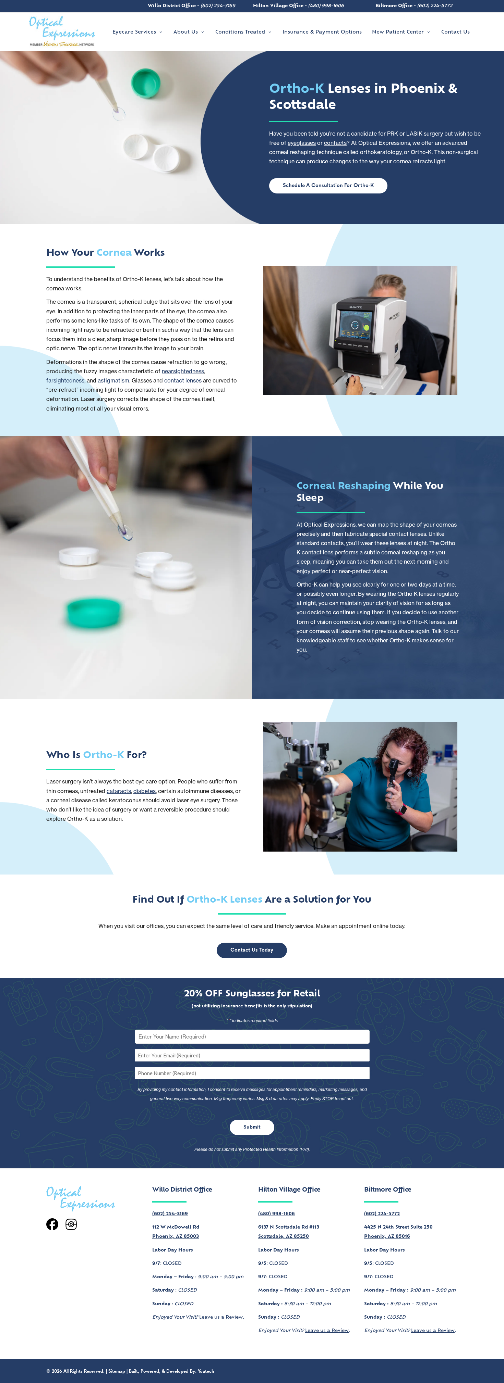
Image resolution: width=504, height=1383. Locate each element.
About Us (185, 32)
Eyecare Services (134, 32)
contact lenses (183, 380)
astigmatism (113, 380)
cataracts (119, 791)
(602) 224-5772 (434, 6)
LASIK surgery (424, 133)
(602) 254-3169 (218, 6)
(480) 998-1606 (326, 6)
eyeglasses (302, 142)
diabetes (144, 791)
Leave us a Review (221, 1317)
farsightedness (65, 380)
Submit (252, 1127)
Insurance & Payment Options (322, 32)
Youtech (206, 1371)
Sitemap (116, 1371)
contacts (335, 142)
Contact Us (455, 32)
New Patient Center (398, 32)
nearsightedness (183, 371)
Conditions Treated (240, 32)
